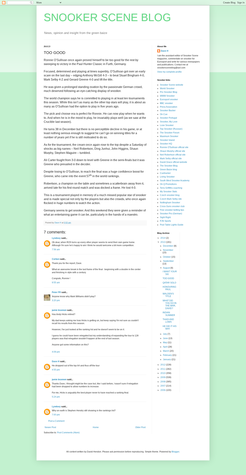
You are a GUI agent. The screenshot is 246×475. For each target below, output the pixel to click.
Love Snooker (167, 125)
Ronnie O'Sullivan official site (174, 147)
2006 (163, 390)
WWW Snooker (167, 96)
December (168, 246)
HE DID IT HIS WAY (169, 327)
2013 (163, 242)
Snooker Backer (168, 110)
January (167, 359)
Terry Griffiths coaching (171, 188)
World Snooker (167, 88)
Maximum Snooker (169, 136)
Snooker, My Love (168, 121)
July (165, 334)
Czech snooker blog (170, 195)
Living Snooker (167, 176)
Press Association (168, 107)
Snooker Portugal (168, 118)
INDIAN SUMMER (169, 313)
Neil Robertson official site (172, 154)
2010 (163, 373)
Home (96, 427)
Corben (55, 259)
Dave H (55, 361)
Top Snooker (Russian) (171, 129)
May (165, 342)
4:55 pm (56, 369)
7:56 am (56, 249)
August (166, 268)
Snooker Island (167, 140)
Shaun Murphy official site (172, 151)
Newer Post (50, 427)
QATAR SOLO (169, 282)
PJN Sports (165, 221)
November (168, 250)
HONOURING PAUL (169, 288)
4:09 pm (56, 352)
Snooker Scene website (171, 85)
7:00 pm (56, 414)
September (168, 261)
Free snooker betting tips (172, 210)
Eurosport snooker (169, 99)
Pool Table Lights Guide (171, 225)
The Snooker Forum (169, 132)
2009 (163, 377)
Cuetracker (165, 173)
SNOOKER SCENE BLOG (107, 17)
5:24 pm (56, 397)
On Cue (163, 114)
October (167, 257)
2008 (163, 381)
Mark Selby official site (171, 158)
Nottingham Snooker (170, 202)
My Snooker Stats (168, 191)
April (165, 347)
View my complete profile (169, 72)
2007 (163, 386)
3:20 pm (56, 300)
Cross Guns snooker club (172, 206)
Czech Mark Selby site (171, 199)
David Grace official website (173, 162)
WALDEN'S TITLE (168, 295)
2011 (163, 369)
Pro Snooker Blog (168, 92)
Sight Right (165, 217)
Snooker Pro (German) (171, 213)
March (166, 351)
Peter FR (56, 292)
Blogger (175, 451)
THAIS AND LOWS (168, 320)
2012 (163, 364)
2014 (163, 238)
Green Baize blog (168, 169)
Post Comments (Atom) (68, 432)
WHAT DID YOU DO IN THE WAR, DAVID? (169, 304)
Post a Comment (56, 421)
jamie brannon (59, 310)
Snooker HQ (166, 143)
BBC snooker (166, 103)
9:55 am (56, 282)
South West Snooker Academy (174, 180)
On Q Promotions (168, 184)
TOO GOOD (168, 278)
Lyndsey (56, 238)
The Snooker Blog (169, 165)
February (167, 355)
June (165, 338)
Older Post (140, 427)
